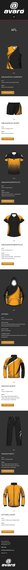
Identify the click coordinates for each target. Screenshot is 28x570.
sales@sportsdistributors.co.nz (7, 550)
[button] (13, 73)
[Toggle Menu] (14, 16)
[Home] (14, 7)
